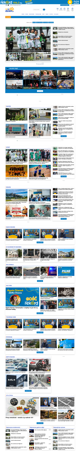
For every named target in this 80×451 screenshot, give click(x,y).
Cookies (28, 242)
